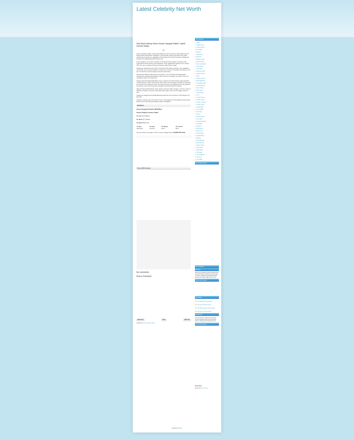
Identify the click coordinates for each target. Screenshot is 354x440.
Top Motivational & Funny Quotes (206, 308)
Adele (197, 42)
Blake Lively (199, 54)
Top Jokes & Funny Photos (204, 301)
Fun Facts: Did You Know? (204, 311)
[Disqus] (163, 195)
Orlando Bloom (200, 135)
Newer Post (140, 319)
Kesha (198, 114)
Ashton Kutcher (200, 47)
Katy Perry (199, 111)
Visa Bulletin (139, 395)
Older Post (187, 319)
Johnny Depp (199, 107)
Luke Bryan (199, 123)
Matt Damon (199, 128)
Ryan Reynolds (200, 140)
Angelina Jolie (200, 45)
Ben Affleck (199, 49)
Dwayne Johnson (200, 78)
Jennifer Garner (200, 99)
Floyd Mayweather (201, 83)
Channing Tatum (200, 71)
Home (163, 319)
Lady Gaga (199, 119)
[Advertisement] (177, 26)
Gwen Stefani (200, 87)
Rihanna (198, 138)
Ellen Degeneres (200, 80)
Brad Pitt (198, 56)
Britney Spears (200, 61)
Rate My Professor (147, 395)
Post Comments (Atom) (149, 323)
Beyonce (198, 52)
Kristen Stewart (200, 116)
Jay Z (197, 95)
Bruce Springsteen (201, 64)
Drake (197, 76)
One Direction (200, 133)
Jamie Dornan (200, 92)
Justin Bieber (199, 109)
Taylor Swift (199, 147)
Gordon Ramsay (200, 85)
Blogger (180, 428)
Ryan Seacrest (200, 142)
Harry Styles (199, 90)
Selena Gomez (200, 145)
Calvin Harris (199, 66)
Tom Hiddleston (200, 154)
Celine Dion (199, 68)
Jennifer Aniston (200, 97)
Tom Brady (199, 152)
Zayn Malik (199, 159)
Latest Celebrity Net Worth (168, 9)
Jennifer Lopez (200, 104)
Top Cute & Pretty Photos (204, 304)
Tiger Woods (199, 150)
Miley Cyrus (199, 130)
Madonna (198, 126)
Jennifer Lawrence (201, 102)
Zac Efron (199, 157)
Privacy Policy (204, 388)
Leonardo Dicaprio (201, 121)
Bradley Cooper (200, 59)
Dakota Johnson (200, 73)
